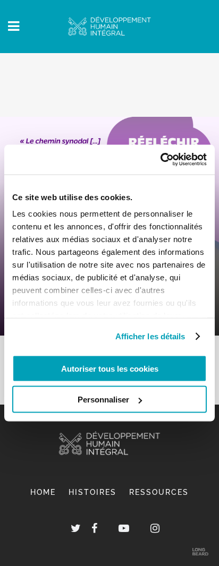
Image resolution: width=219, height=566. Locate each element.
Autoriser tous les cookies (109, 368)
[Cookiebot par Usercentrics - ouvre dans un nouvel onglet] (160, 160)
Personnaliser (103, 399)
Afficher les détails (150, 336)
